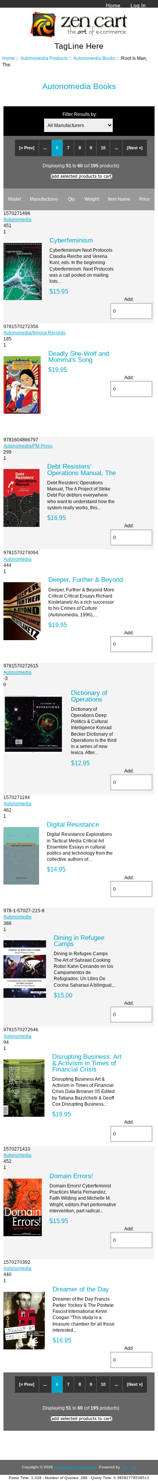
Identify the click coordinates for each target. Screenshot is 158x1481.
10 (103, 147)
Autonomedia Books (94, 58)
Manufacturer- (44, 198)
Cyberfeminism (71, 240)
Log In (138, 5)
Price (144, 198)
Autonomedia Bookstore (75, 1467)
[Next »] (135, 147)
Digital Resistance (73, 824)
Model (14, 198)
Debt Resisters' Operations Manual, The (81, 469)
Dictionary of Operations (89, 696)
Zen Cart (129, 1467)
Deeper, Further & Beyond (85, 579)
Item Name (119, 198)
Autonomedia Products (44, 58)
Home (113, 5)
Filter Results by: (80, 114)
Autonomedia (17, 219)
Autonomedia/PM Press (28, 445)
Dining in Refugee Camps (79, 941)
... (45, 147)
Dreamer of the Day (81, 1289)
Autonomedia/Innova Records (34, 332)
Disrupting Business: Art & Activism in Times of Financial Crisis (87, 1063)
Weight (91, 198)
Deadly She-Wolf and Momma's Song (78, 356)
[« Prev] (27, 147)
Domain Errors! (71, 1176)
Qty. (72, 198)
